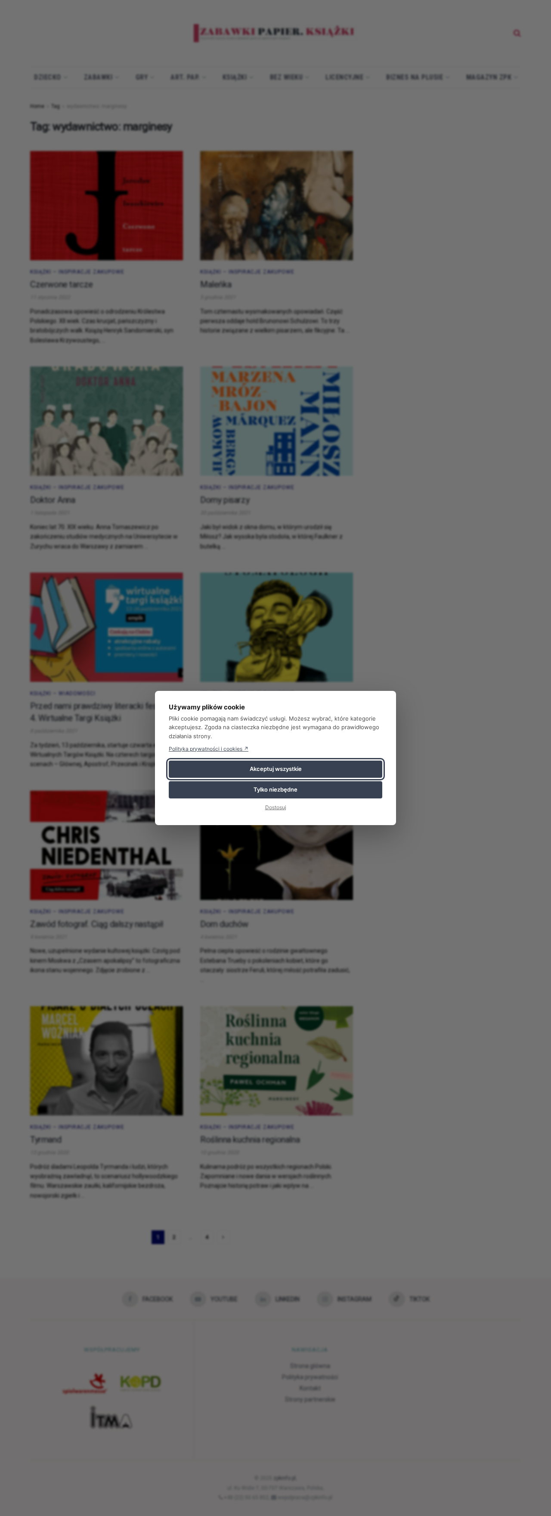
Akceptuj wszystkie (276, 768)
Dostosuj (275, 807)
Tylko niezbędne (275, 789)
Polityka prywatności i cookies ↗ (208, 749)
